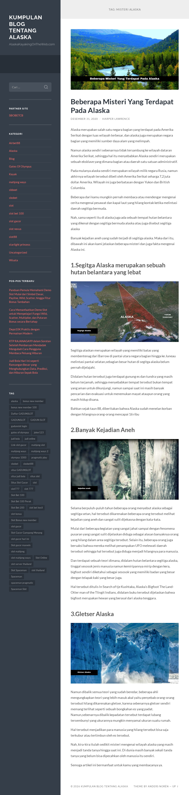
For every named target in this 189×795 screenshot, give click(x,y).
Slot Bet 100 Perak (21, 501)
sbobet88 (28, 463)
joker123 (39, 432)
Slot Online (41, 557)
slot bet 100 (16, 213)
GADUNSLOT (18, 419)
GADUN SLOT (37, 419)
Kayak (13, 174)
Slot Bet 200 (17, 507)
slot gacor (15, 221)
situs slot (35, 476)
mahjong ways (17, 182)
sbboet (13, 189)
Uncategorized (18, 252)
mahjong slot (38, 444)
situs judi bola (18, 476)
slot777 (15, 488)
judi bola (15, 438)
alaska (14, 401)
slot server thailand (21, 563)
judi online (30, 438)
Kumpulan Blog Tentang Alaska (25, 27)
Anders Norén (158, 786)
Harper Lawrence (116, 118)
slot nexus (15, 228)
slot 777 (28, 488)
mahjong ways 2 (39, 451)
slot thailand (38, 570)
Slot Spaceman (19, 570)
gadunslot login (19, 426)
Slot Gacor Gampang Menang (26, 532)
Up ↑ (175, 786)
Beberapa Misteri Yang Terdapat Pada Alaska (122, 105)
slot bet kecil (36, 507)
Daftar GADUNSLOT (22, 413)
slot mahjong (18, 551)
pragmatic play (39, 457)
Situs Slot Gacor (19, 482)
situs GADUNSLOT (21, 470)
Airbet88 (14, 143)
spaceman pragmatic (22, 582)
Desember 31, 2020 (84, 118)
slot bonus (16, 513)
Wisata (13, 260)
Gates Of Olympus (20, 166)
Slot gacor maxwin (20, 545)
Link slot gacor (18, 444)
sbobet (13, 197)
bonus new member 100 (24, 407)
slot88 (13, 236)
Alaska (13, 150)
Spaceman (16, 576)
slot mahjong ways (21, 557)
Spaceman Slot (19, 589)
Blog (12, 158)
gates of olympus (20, 432)
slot (11, 205)
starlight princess (19, 244)
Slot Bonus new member (24, 520)
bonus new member (33, 401)
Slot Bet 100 (17, 495)
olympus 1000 (18, 457)
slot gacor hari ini (20, 538)
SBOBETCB (16, 115)
